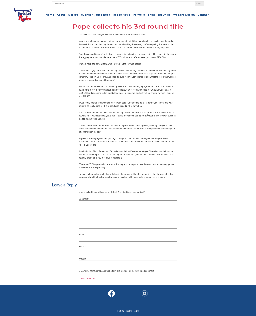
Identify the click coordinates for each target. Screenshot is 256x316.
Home (50, 14)
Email (82, 247)
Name (82, 234)
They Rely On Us (159, 14)
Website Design (184, 14)
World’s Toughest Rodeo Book (89, 14)
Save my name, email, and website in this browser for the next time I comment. (117, 271)
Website (82, 259)
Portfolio (139, 14)
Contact (203, 14)
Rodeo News (121, 14)
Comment (84, 199)
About (61, 14)
